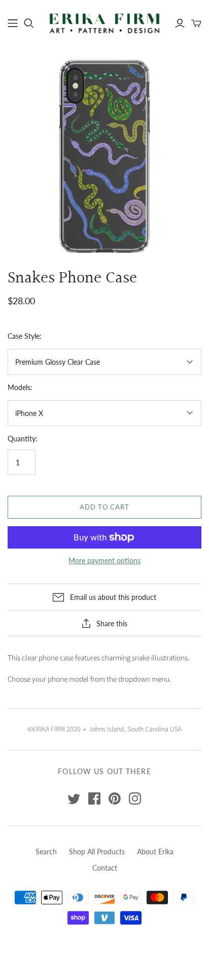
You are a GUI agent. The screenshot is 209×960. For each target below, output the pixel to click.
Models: (20, 387)
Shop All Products (97, 851)
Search (46, 851)
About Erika (155, 851)
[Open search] (29, 23)
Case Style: (25, 336)
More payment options (104, 560)
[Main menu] (13, 23)
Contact (104, 867)
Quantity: (23, 438)
